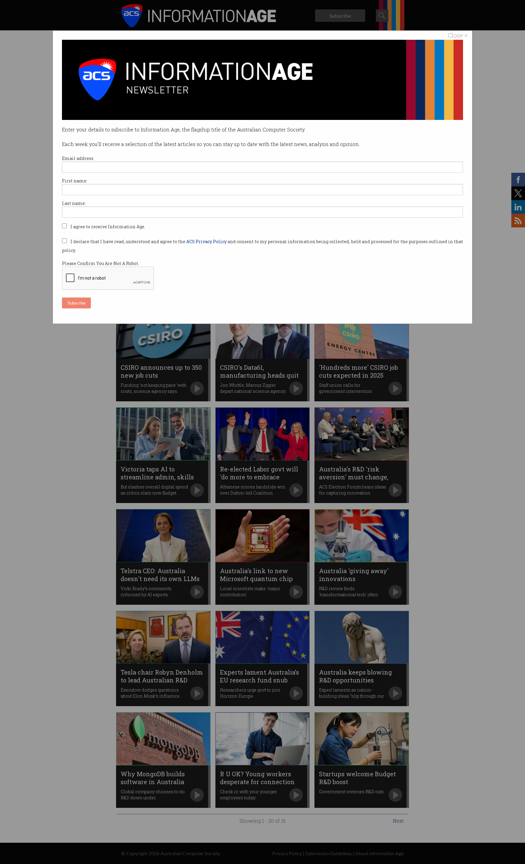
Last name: (74, 203)
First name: (74, 181)
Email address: (78, 158)
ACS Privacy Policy (207, 241)
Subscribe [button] (76, 303)
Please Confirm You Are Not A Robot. (100, 263)
